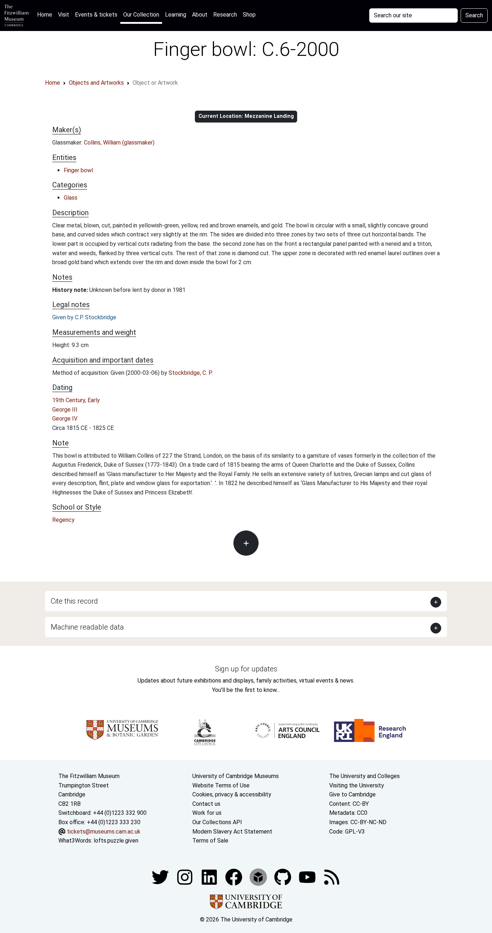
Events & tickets (96, 14)
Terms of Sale (210, 840)
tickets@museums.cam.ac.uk (103, 831)
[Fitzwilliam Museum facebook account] (210, 876)
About (199, 14)
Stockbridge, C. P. (191, 372)
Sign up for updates (246, 669)
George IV (64, 418)
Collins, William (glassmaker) (119, 142)
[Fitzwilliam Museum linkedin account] (234, 876)
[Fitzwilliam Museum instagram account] (185, 876)
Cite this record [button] (74, 601)
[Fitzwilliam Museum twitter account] (161, 876)
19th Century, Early (76, 400)
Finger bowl (78, 170)
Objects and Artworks (96, 82)
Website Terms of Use (221, 785)
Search (474, 15)
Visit (63, 14)
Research (225, 14)
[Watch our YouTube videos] (308, 876)
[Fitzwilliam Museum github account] (283, 876)
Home (46, 14)
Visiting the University (356, 785)
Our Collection (141, 14)
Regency (63, 519)
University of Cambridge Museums (235, 776)
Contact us (206, 803)
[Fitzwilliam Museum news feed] (331, 876)
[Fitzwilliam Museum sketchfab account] (259, 876)
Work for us (207, 812)
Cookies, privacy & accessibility (231, 794)
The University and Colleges (364, 776)
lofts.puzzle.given (116, 840)
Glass (70, 197)
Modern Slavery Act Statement (232, 831)
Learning (175, 14)
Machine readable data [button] (87, 627)
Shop (249, 14)
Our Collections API (217, 822)
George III (64, 409)
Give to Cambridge (352, 794)
